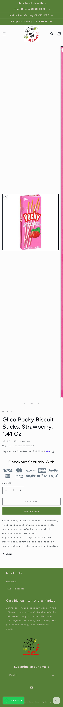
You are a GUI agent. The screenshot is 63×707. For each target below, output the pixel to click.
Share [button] (9, 554)
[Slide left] (24, 403)
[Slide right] (38, 403)
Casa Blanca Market (27, 702)
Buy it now (31, 511)
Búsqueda (11, 581)
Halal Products (15, 588)
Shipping (6, 446)
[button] (3, 33)
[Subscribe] (53, 675)
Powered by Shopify (43, 702)
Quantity (7, 483)
